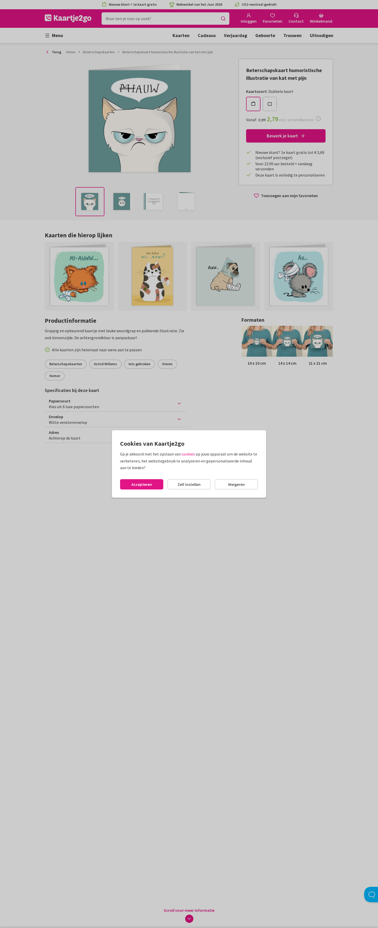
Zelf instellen (189, 484)
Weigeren (236, 484)
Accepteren (141, 484)
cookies (188, 454)
